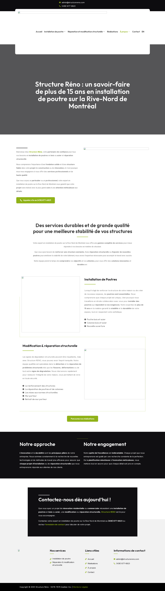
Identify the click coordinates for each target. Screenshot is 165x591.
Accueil (39, 31)
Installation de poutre (53, 31)
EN (143, 31)
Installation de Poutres (100, 279)
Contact (136, 31)
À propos (124, 31)
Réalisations (112, 31)
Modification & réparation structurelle (50, 346)
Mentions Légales (80, 587)
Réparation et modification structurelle (85, 31)
